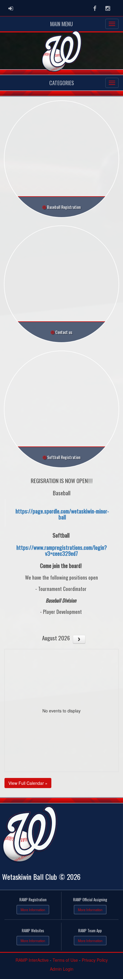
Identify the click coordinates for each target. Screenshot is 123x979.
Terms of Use (65, 960)
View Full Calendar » (27, 783)
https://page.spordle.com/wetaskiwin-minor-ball (62, 514)
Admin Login (61, 969)
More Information (33, 909)
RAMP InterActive (32, 960)
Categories (61, 83)
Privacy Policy (95, 960)
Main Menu (61, 24)
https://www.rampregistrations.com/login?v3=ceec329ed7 (61, 550)
